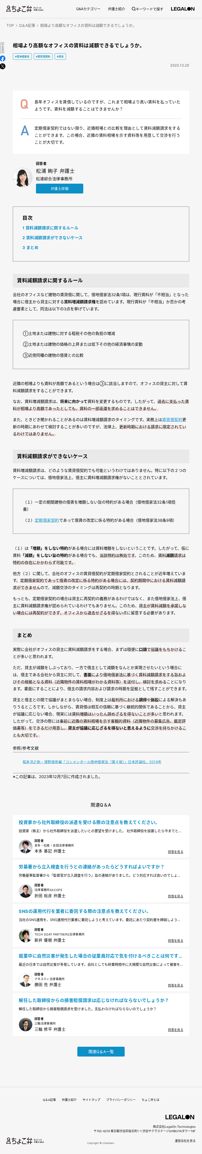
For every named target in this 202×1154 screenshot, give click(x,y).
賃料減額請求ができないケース (52, 237)
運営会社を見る (185, 1141)
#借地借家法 (22, 56)
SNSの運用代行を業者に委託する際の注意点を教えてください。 (85, 911)
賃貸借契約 (172, 419)
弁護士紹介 (116, 9)
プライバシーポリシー (121, 1099)
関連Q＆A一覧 (101, 1051)
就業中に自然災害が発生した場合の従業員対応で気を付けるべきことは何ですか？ (99, 956)
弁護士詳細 (59, 188)
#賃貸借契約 (43, 56)
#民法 (60, 56)
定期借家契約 (47, 520)
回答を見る (175, 852)
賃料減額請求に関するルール (50, 227)
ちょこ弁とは (150, 1099)
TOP (10, 25)
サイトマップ (91, 1099)
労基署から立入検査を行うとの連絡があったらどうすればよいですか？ (92, 866)
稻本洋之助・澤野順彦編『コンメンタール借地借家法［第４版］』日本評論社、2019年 (92, 762)
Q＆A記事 (27, 25)
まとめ (30, 247)
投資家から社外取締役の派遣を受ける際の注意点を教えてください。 (89, 822)
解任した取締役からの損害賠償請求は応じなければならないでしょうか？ (94, 1000)
